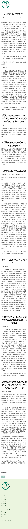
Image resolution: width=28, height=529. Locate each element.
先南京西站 (4, 513)
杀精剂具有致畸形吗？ (14, 14)
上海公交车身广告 (5, 509)
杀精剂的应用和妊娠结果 (14, 171)
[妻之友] (6, 9)
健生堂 (3, 516)
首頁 (2, 493)
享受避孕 (3, 501)
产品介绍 (3, 497)
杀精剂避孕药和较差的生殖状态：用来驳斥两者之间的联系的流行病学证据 (14, 385)
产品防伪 (3, 499)
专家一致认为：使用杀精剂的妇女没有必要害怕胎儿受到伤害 (14, 320)
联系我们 (3, 505)
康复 (2, 511)
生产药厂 (3, 495)
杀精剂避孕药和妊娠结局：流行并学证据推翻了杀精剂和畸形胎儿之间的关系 (14, 119)
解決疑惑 (3, 503)
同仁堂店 (3, 514)
